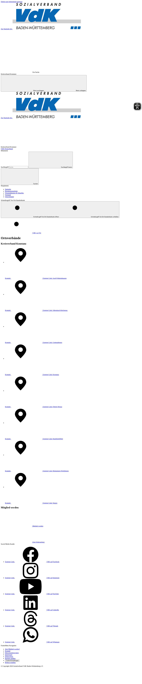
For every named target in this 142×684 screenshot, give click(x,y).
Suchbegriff (5, 167)
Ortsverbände (9, 197)
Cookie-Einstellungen (12, 660)
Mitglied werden (37, 526)
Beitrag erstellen (10, 662)
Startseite (8, 189)
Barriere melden (10, 658)
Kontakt (7, 651)
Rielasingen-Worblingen (37, 471)
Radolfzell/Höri (34, 439)
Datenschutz (9, 657)
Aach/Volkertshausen (36, 278)
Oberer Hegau (33, 407)
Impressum (8, 655)
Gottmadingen (33, 342)
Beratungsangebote (11, 191)
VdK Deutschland (7, 149)
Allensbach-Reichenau (36, 310)
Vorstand (8, 195)
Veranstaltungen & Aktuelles (14, 193)
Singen (31, 503)
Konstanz (32, 375)
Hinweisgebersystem (12, 653)
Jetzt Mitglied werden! (12, 649)
